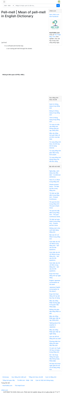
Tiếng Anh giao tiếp (9, 380)
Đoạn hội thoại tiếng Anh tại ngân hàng (55, 275)
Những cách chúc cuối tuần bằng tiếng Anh (54, 230)
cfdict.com (4, 390)
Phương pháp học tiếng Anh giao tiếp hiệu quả (54, 343)
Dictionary (6, 377)
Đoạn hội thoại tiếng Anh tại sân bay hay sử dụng (54, 296)
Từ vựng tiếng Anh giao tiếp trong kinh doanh (55, 152)
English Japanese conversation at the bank (54, 282)
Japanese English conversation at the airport (54, 289)
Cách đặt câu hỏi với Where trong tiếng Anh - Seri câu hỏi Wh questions (54, 256)
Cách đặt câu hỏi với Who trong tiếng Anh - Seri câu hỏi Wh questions (54, 267)
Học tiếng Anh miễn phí (19, 377)
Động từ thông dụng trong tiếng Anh (54, 113)
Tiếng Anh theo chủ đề (36, 377)
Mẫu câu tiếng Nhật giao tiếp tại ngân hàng (54, 331)
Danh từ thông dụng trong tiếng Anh (54, 106)
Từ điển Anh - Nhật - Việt (25, 380)
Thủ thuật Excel (20, 385)
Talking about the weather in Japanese (54, 325)
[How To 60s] (55, 25)
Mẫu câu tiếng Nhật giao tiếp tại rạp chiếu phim (54, 318)
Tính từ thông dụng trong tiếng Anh (54, 119)
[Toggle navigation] (4, 1)
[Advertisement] (23, 30)
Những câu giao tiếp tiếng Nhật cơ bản (55, 311)
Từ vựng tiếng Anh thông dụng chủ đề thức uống (55, 159)
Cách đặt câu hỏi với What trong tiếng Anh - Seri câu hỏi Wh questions (54, 245)
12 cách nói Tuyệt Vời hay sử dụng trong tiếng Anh (54, 350)
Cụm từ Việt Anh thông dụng (44, 380)
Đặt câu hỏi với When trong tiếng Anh (54, 237)
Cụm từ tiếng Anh (50, 377)
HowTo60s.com (7, 385)
